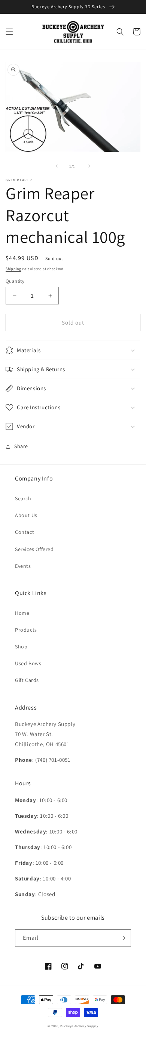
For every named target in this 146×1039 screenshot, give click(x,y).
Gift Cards (27, 680)
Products (26, 629)
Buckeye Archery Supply (79, 1026)
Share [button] (21, 446)
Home (22, 613)
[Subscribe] (122, 938)
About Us (26, 515)
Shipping (13, 268)
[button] (9, 32)
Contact (24, 532)
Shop (21, 646)
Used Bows (28, 663)
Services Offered (34, 549)
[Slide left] (56, 166)
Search (23, 498)
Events (23, 566)
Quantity (15, 281)
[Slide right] (89, 166)
